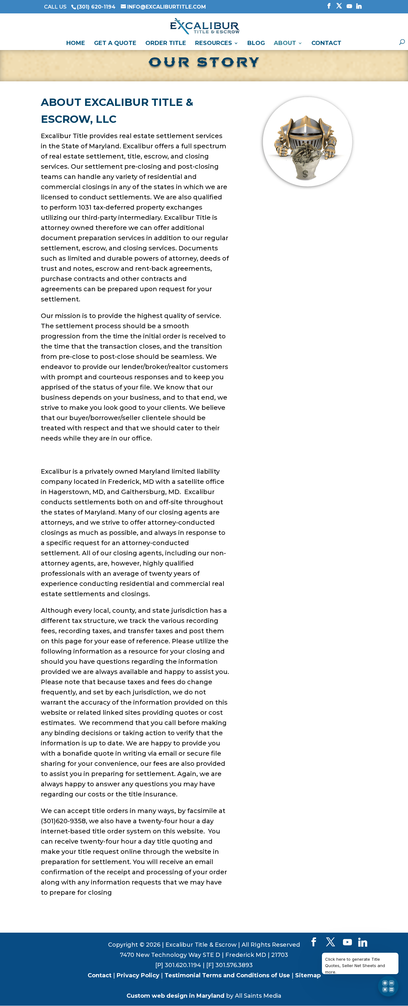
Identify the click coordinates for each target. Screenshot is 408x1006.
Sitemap (308, 975)
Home (75, 44)
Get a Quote (115, 44)
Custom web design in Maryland (175, 995)
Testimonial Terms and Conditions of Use (227, 975)
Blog (256, 44)
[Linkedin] (358, 8)
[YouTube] (349, 8)
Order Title (165, 44)
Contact (326, 44)
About (285, 44)
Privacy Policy (138, 975)
